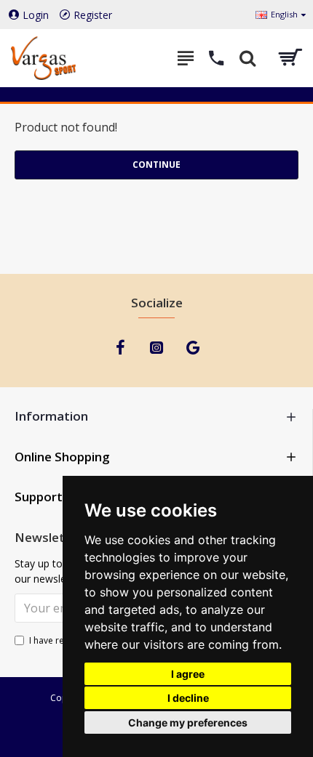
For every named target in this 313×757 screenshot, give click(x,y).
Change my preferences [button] (187, 722)
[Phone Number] (216, 58)
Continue (156, 164)
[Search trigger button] (247, 58)
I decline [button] (188, 698)
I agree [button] (188, 674)
